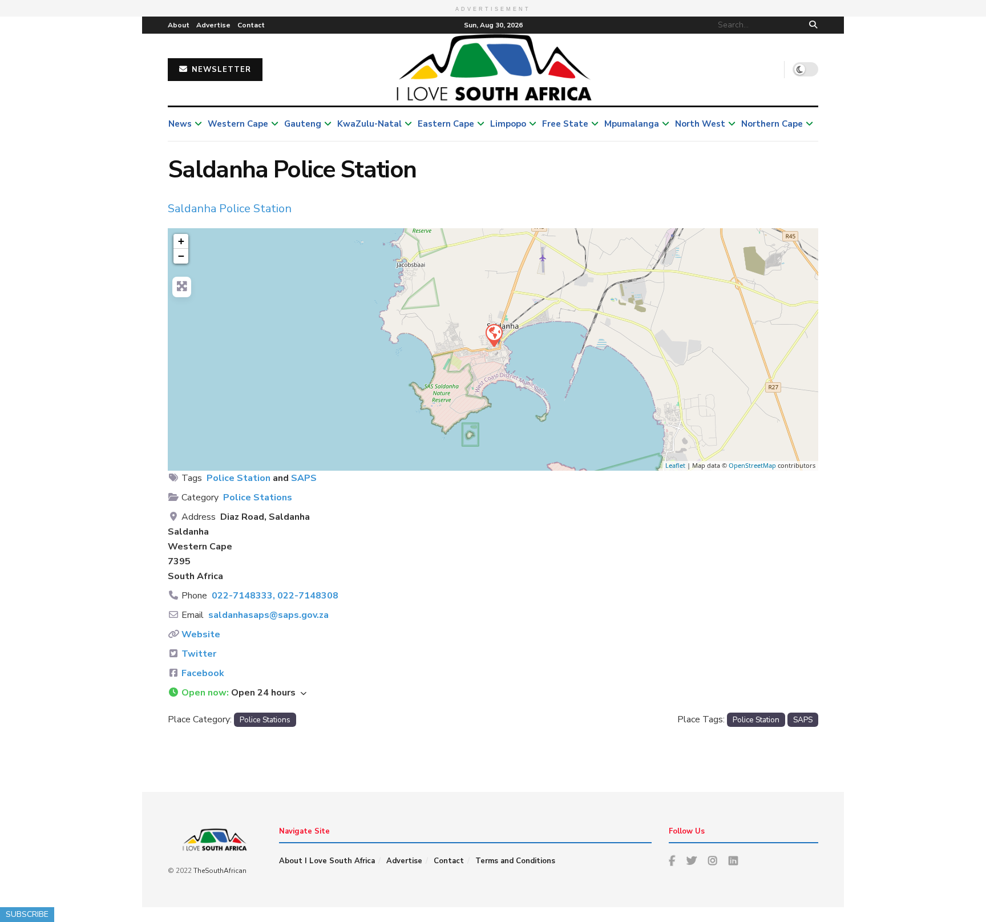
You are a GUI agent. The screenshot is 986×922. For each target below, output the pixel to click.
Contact (251, 25)
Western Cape (238, 124)
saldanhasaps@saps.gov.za (268, 615)
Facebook (202, 673)
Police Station (238, 478)
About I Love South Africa (327, 861)
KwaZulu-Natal (369, 124)
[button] (493, 693)
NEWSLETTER (220, 69)
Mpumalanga (631, 124)
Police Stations (257, 497)
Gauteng (302, 124)
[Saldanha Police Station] (493, 335)
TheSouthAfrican (219, 870)
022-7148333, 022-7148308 (275, 595)
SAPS (304, 478)
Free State (565, 124)
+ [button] (181, 241)
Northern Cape (772, 124)
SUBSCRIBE (27, 914)
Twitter (198, 654)
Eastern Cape (446, 124)
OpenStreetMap (752, 465)
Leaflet (675, 465)
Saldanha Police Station (230, 208)
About (178, 25)
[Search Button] (811, 25)
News (180, 124)
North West (700, 124)
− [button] (181, 256)
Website (200, 634)
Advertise (213, 25)
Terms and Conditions (515, 861)
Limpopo (508, 124)
